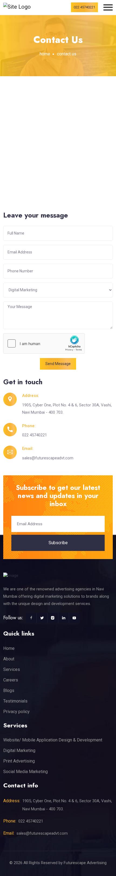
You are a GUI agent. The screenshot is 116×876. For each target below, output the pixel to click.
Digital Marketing (19, 750)
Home (45, 53)
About (8, 658)
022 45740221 (84, 7)
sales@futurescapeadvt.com (47, 458)
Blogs (8, 690)
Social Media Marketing (25, 771)
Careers (10, 680)
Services (11, 669)
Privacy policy (16, 711)
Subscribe (58, 542)
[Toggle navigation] (108, 7)
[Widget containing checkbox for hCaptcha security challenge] (44, 343)
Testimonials (15, 701)
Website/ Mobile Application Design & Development (52, 740)
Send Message (58, 364)
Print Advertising (19, 761)
